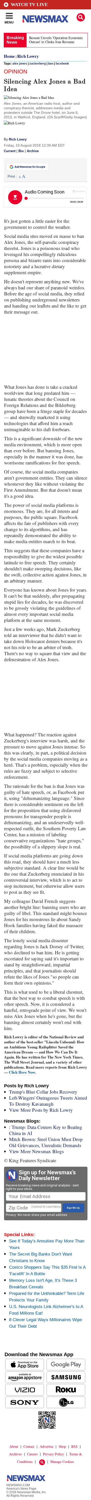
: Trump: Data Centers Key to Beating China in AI (45, 1130)
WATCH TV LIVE (29, 4)
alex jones (19, 63)
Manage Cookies (62, 1461)
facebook (62, 63)
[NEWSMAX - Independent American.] (45, 19)
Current (9, 151)
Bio (21, 151)
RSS (74, 1446)
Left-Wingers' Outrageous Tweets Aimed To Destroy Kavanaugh (48, 1101)
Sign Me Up (73, 1208)
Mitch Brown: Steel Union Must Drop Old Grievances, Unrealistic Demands (46, 1142)
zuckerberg (37, 63)
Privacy (11, 1215)
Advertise (46, 1446)
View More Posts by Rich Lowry (41, 1110)
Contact (29, 1446)
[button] (81, 17)
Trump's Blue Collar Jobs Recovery (43, 1092)
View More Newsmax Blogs (36, 1151)
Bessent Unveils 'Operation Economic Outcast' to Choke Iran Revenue (56, 39)
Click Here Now (22, 1072)
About (13, 1446)
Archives (15, 1454)
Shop (62, 1446)
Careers (32, 1454)
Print (11, 176)
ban (50, 63)
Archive (33, 151)
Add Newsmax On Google (30, 166)
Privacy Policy (53, 1454)
